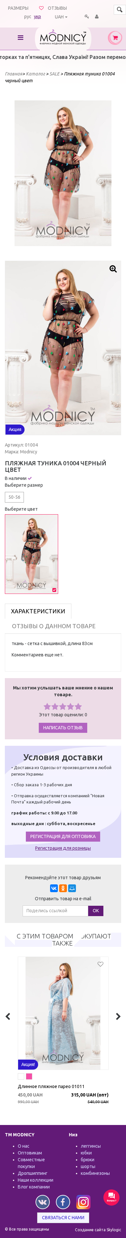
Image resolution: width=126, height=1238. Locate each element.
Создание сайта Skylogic (98, 1230)
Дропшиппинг (32, 1173)
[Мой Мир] (72, 888)
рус (27, 16)
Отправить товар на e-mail (63, 898)
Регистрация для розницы (63, 848)
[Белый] (21, 1077)
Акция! (28, 1064)
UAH (59, 16)
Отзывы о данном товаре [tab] (54, 626)
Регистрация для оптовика (63, 836)
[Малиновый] (29, 1077)
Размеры (18, 8)
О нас (23, 1146)
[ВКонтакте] (54, 888)
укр (37, 16)
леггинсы (91, 1146)
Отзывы (57, 8)
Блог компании (34, 1186)
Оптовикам (30, 1152)
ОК (96, 910)
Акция (15, 429)
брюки (87, 1159)
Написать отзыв (63, 727)
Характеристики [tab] (38, 611)
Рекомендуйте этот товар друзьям (63, 877)
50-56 (14, 497)
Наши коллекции (35, 1180)
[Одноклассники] (63, 888)
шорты (88, 1166)
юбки (86, 1152)
